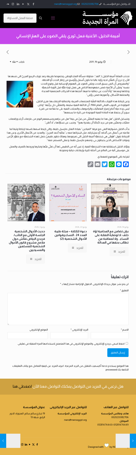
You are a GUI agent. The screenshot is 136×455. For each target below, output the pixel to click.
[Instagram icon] (13, 4)
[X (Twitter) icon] (28, 4)
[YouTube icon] (23, 4)
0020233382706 (90, 3)
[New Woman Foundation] (107, 18)
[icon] (7, 4)
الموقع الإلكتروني (39, 329)
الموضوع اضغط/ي (107, 156)
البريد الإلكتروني (79, 329)
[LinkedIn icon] (18, 4)
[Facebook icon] (33, 4)
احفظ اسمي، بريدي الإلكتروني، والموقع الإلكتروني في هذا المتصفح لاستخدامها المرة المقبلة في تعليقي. (70, 343)
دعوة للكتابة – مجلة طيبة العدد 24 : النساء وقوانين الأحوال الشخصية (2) (70, 235)
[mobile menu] (53, 18)
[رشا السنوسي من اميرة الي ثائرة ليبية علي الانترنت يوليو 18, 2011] (133, 441)
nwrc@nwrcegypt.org (65, 3)
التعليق (124, 290)
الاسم (125, 329)
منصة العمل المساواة (20, 18)
